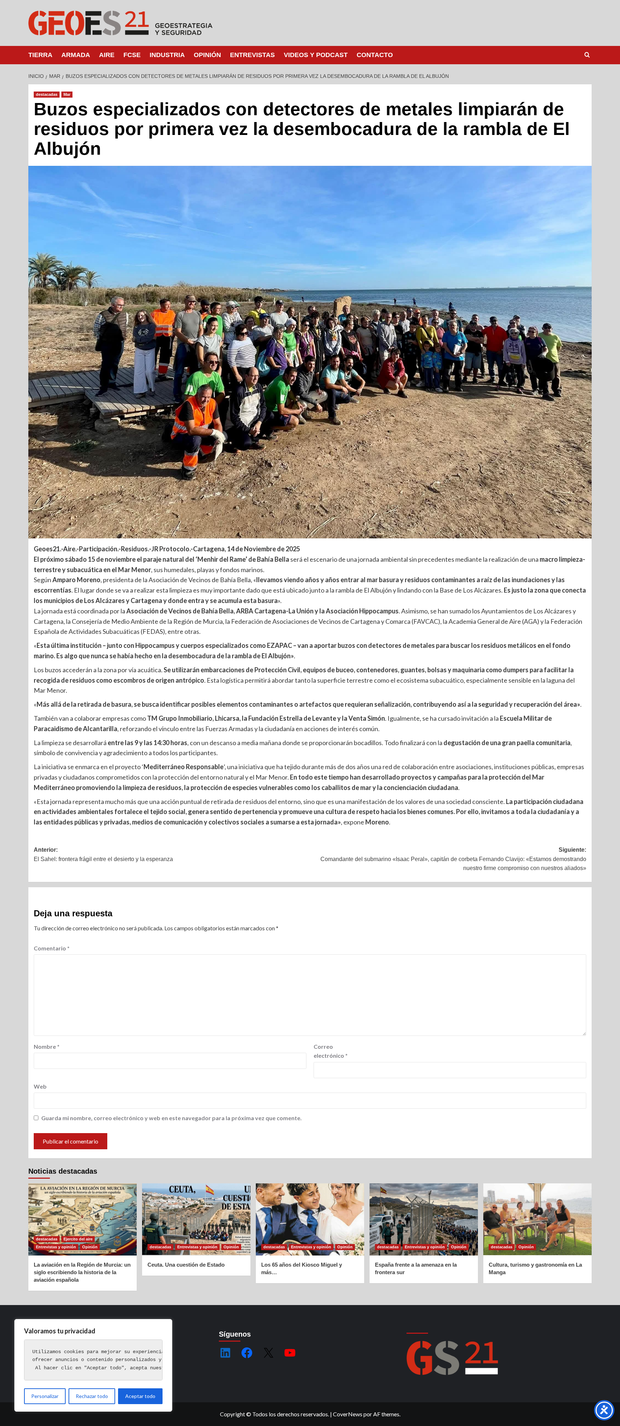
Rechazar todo (92, 1396)
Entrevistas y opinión (56, 1247)
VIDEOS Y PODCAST (316, 55)
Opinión (90, 1247)
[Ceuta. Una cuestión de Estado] (196, 1219)
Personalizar (44, 1396)
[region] (93, 1365)
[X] (268, 1352)
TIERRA (40, 55)
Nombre (47, 1046)
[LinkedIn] (225, 1352)
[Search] (587, 55)
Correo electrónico (331, 1051)
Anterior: (103, 854)
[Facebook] (246, 1352)
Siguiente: (453, 859)
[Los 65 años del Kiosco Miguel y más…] (310, 1219)
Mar (67, 94)
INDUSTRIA (167, 55)
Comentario (52, 948)
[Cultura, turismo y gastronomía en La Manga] (537, 1219)
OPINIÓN (207, 55)
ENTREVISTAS (252, 55)
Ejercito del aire (78, 1239)
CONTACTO (375, 55)
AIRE (106, 55)
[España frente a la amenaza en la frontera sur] (424, 1219)
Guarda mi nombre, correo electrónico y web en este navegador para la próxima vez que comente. (171, 1117)
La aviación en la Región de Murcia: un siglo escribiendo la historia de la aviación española (82, 1272)
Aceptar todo (140, 1396)
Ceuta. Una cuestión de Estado (186, 1265)
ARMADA (75, 55)
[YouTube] (289, 1352)
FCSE (132, 55)
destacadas (46, 94)
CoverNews (347, 1414)
